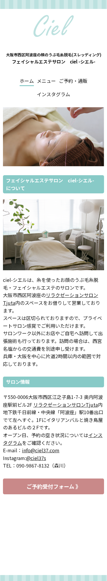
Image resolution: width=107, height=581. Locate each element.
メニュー (46, 80)
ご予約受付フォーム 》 (53, 486)
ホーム (27, 80)
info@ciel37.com (40, 450)
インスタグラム (53, 94)
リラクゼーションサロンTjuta (65, 404)
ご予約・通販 (73, 80)
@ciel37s (36, 458)
